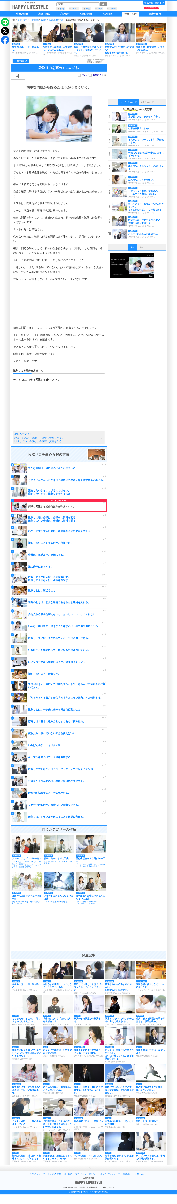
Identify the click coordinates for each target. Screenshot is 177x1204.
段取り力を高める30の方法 (52, 20)
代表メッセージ (37, 1174)
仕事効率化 (34, 20)
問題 (62, 9)
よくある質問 (54, 1174)
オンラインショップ (110, 1174)
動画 (132, 247)
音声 (141, 247)
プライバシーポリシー (86, 1174)
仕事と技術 (22, 20)
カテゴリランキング (128, 102)
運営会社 (127, 1174)
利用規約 (68, 1174)
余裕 (100, 9)
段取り (113, 9)
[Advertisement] (59, 303)
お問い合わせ (141, 1174)
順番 (88, 9)
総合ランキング (147, 102)
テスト (75, 9)
